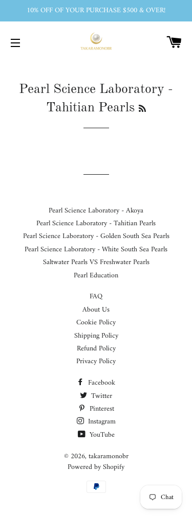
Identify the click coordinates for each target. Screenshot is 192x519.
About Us (96, 309)
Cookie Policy (96, 322)
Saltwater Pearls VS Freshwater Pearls (96, 262)
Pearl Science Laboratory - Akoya (96, 210)
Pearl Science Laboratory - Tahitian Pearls (96, 223)
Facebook (100, 382)
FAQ (96, 296)
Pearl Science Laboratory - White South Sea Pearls (96, 249)
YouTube (101, 435)
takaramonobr (109, 456)
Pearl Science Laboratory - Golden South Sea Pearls (96, 236)
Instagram (101, 421)
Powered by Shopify (96, 467)
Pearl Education (96, 275)
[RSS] (142, 109)
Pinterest (101, 409)
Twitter (100, 396)
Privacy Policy (96, 361)
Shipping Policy (96, 335)
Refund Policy (96, 348)
